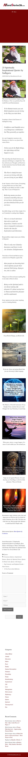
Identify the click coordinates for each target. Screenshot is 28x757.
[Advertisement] (14, 29)
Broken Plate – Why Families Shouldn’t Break (13, 744)
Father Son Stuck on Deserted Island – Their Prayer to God (14, 735)
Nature (7, 697)
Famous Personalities (10, 669)
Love (6, 687)
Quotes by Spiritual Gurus (14, 559)
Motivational (8, 692)
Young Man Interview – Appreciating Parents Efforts (13, 729)
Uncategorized (9, 704)
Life (6, 684)
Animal (7, 656)
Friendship (8, 674)
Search (19, 617)
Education (8, 659)
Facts (6, 664)
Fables (7, 661)
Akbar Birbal (8, 654)
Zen (6, 707)
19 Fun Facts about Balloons (11, 569)
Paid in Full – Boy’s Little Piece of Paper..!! (13, 722)
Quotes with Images (16, 562)
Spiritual (7, 702)
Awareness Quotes (9, 557)
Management (8, 689)
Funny (7, 677)
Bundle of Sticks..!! (16, 740)
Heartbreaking (9, 679)
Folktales (7, 671)
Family (7, 666)
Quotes (6, 554)
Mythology (8, 694)
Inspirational (8, 682)
